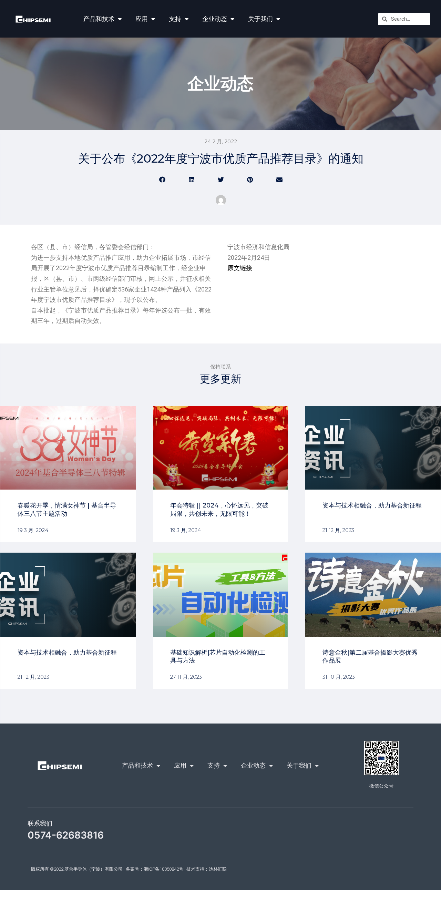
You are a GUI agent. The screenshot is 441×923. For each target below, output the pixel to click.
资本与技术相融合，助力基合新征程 (372, 505)
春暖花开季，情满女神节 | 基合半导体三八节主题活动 (67, 509)
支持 (175, 18)
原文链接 (239, 267)
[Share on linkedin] (191, 179)
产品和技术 (98, 18)
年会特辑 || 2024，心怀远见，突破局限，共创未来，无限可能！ (219, 509)
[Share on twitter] (220, 179)
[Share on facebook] (162, 179)
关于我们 (260, 18)
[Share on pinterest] (250, 179)
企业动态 (214, 18)
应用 (141, 18)
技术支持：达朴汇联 (206, 869)
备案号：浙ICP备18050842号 (154, 869)
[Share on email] (279, 179)
